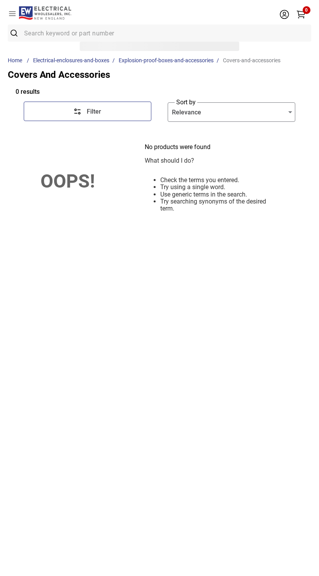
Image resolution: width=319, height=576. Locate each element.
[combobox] (159, 33)
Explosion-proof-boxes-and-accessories (166, 60)
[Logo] (45, 14)
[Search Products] (17, 33)
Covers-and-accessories (251, 60)
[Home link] (16, 60)
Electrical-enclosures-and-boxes (71, 60)
